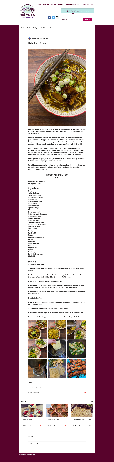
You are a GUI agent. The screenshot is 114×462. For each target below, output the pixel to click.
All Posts (22, 28)
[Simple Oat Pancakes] (32, 410)
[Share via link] (40, 387)
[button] (91, 28)
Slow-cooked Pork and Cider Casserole (82, 419)
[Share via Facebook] (29, 387)
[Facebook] (49, 17)
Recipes (50, 28)
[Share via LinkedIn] (36, 387)
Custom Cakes (43, 28)
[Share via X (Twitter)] (33, 387)
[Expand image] (37, 329)
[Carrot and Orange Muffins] (57, 410)
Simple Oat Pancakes (27, 419)
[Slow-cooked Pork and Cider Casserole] (82, 410)
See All (92, 401)
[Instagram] (57, 17)
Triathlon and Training (32, 28)
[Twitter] (53, 17)
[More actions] (85, 39)
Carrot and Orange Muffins (54, 419)
